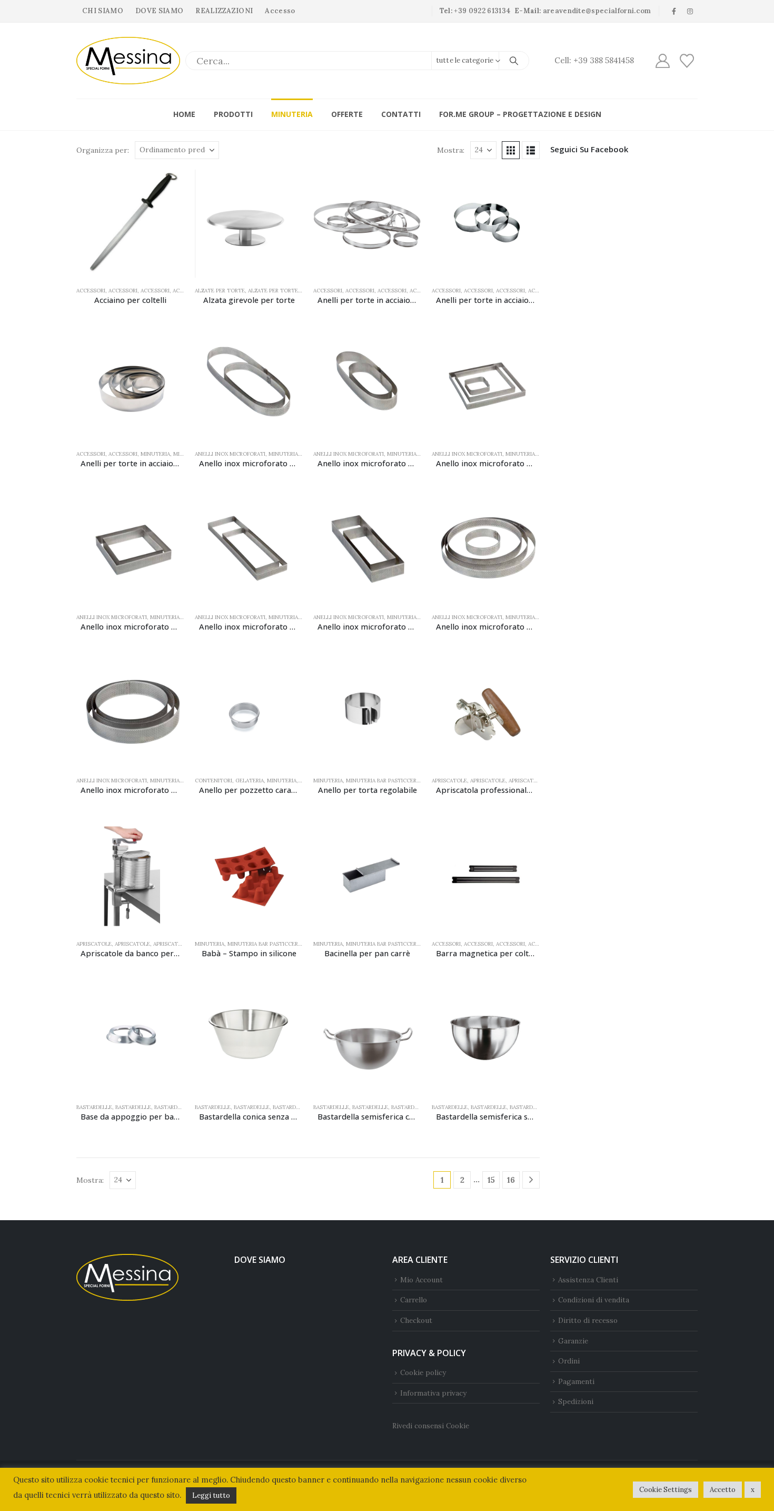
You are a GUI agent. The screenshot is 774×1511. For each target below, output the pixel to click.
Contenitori (213, 780)
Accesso (280, 10)
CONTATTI (401, 114)
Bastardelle (94, 1107)
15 (491, 1180)
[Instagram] (690, 11)
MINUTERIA (292, 114)
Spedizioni (575, 1401)
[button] (511, 150)
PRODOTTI (233, 114)
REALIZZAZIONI (224, 10)
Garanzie (573, 1341)
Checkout (416, 1320)
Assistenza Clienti (588, 1279)
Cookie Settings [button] (665, 1489)
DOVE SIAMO (159, 10)
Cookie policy (423, 1372)
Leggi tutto (211, 1495)
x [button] (753, 1489)
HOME (184, 114)
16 (511, 1180)
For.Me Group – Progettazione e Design (520, 114)
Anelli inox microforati (230, 453)
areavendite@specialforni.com (597, 10)
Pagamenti (576, 1381)
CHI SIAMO (102, 10)
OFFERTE (347, 114)
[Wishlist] (687, 61)
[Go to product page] (130, 224)
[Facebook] (674, 11)
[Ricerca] (514, 61)
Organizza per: (102, 150)
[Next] (531, 1180)
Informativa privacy (433, 1393)
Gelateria (249, 780)
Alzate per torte (220, 290)
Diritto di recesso (588, 1320)
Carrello (413, 1299)
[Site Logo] (128, 60)
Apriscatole (449, 780)
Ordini (569, 1361)
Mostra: (450, 150)
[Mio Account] (662, 61)
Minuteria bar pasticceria (383, 780)
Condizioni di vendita (593, 1299)
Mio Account (421, 1279)
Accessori (90, 290)
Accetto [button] (723, 1489)
